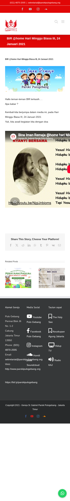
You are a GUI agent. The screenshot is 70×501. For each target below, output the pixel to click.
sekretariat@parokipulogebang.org (44, 3)
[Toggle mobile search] (56, 21)
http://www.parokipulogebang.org (22, 369)
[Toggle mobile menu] (63, 21)
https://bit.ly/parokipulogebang (21, 382)
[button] (7, 278)
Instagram (36, 346)
